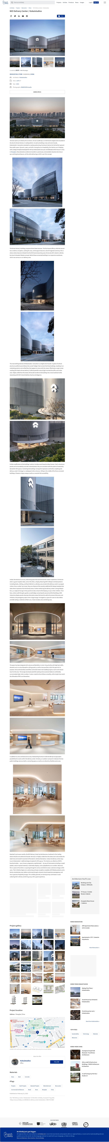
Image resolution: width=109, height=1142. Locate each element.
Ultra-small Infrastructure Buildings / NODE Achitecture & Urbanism (90, 1064)
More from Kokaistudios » (92, 1021)
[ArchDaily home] (5, 2)
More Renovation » (94, 947)
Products (71, 2)
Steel (19, 1077)
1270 (17, 81)
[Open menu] (104, 2)
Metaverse (74, 1038)
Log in (90, 2)
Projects (59, 2)
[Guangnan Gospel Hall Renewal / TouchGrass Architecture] (75, 1054)
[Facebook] (11, 16)
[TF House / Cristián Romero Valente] (76, 894)
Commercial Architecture (17, 1090)
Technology (86, 1034)
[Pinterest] (27, 16)
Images (82, 2)
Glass (12, 1077)
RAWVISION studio (26, 87)
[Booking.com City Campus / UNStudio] (76, 885)
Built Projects (22, 1086)
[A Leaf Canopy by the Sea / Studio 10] (75, 1077)
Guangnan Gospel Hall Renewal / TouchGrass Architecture (88, 1053)
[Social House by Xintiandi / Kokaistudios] (75, 1003)
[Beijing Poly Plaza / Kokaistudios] (75, 992)
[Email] (23, 16)
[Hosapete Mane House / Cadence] (76, 903)
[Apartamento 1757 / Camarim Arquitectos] (75, 941)
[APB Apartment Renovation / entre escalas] (75, 930)
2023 (17, 84)
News (76, 2)
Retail (29, 1090)
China (32, 74)
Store (20, 74)
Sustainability (75, 1034)
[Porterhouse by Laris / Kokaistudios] (75, 1015)
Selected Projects (34, 1086)
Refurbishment (47, 1086)
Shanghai (13, 152)
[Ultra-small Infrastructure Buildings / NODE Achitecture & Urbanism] (75, 1066)
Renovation (14, 74)
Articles (65, 2)
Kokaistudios (23, 77)
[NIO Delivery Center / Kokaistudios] (15, 934)
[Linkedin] (19, 16)
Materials (95, 1034)
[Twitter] (15, 16)
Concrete (27, 1077)
